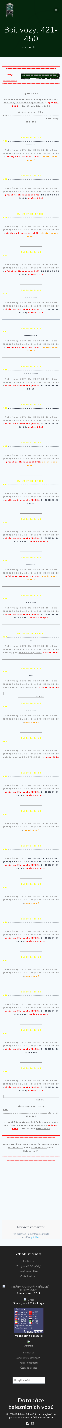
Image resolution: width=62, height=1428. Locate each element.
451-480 (31, 122)
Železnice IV (39, 1147)
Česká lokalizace (28, 1276)
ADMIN (28, 1345)
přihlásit (35, 1237)
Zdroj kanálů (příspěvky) (28, 1266)
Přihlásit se (28, 1260)
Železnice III (15, 1147)
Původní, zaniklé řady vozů (31, 99)
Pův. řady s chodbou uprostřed (23, 103)
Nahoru (40, 696)
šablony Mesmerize (43, 1417)
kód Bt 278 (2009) (30, 652)
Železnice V (31, 1151)
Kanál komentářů (29, 1271)
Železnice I (23, 1144)
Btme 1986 (43, 106)
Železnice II (45, 1144)
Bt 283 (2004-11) (26, 687)
